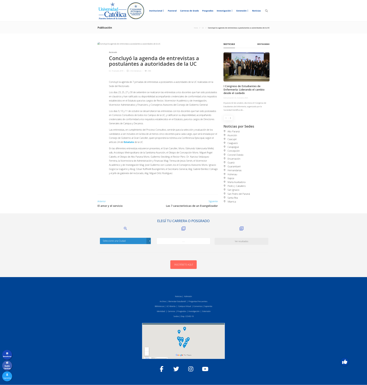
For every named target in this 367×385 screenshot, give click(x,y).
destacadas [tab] (263, 44)
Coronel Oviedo (235, 154)
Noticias (256, 10)
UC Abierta (170, 306)
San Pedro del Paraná (239, 193)
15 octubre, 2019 (117, 71)
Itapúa (231, 178)
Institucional (155, 10)
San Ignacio (233, 189)
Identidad (161, 311)
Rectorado (113, 52)
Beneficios (7, 356)
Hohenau (232, 174)
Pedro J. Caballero (237, 186)
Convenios (197, 306)
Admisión (188, 296)
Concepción (234, 150)
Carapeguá (233, 147)
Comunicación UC (229, 98)
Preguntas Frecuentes (198, 301)
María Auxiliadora (236, 182)
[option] (246, 82)
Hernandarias (235, 170)
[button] (345, 362)
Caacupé (232, 139)
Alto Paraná (234, 131)
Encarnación (234, 158)
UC (203, 28)
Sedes (176, 316)
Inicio (196, 28)
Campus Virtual (184, 306)
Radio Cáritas (7, 367)
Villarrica (232, 201)
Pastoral (172, 10)
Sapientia (208, 306)
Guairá (231, 162)
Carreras (171, 311)
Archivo (163, 301)
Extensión (241, 10)
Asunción (232, 135)
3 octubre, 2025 (242, 98)
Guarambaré (234, 166)
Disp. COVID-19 (187, 316)
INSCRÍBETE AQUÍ (183, 264)
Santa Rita (233, 197)
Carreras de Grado (189, 10)
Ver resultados (241, 241)
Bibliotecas (159, 306)
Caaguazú (233, 143)
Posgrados (207, 10)
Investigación (224, 10)
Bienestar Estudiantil (177, 301)
